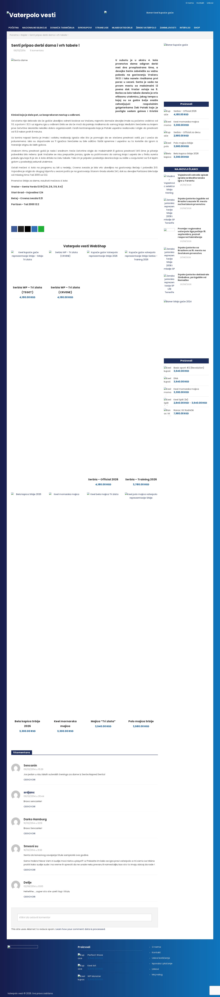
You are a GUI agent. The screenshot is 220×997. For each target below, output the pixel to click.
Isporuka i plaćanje (162, 963)
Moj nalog (157, 974)
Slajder (24, 34)
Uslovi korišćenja (161, 957)
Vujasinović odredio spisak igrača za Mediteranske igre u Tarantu (193, 178)
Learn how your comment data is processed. (80, 929)
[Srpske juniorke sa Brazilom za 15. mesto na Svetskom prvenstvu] (169, 258)
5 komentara (37, 50)
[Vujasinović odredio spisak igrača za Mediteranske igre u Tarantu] (169, 184)
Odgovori (29, 779)
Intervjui (185, 27)
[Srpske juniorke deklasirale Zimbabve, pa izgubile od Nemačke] (169, 283)
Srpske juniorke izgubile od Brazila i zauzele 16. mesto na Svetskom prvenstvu (193, 201)
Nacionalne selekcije (34, 27)
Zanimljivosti (168, 27)
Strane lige (101, 27)
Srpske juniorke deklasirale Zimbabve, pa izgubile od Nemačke (193, 277)
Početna (14, 27)
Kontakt (200, 2)
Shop (197, 27)
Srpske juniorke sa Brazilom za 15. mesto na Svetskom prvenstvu (192, 250)
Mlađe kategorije (122, 27)
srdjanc (29, 792)
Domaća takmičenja (62, 27)
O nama (190, 2)
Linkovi (210, 2)
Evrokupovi (85, 27)
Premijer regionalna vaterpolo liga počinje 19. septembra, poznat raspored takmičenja (192, 233)
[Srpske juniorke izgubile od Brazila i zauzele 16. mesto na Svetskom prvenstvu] (169, 211)
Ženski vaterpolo (146, 27)
